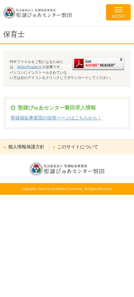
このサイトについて (77, 146)
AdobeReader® (29, 67)
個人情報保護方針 (26, 146)
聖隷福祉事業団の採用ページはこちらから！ (56, 117)
